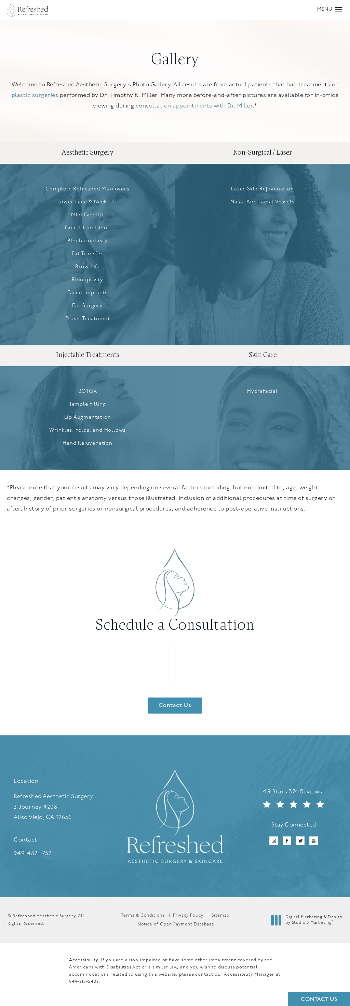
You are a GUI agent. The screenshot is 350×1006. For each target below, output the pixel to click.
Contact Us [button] (319, 999)
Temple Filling (87, 404)
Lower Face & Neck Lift (87, 202)
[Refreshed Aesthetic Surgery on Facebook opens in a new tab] (287, 840)
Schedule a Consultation (175, 625)
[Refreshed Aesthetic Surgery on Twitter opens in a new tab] (300, 840)
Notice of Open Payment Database (176, 924)
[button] (338, 10)
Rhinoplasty (87, 280)
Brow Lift (87, 267)
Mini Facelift (87, 215)
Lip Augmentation (87, 417)
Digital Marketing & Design (313, 920)
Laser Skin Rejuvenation (262, 189)
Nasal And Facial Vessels (262, 202)
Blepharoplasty (87, 241)
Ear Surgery (87, 305)
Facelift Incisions (87, 228)
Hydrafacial (262, 391)
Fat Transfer (87, 254)
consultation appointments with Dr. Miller (194, 106)
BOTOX (87, 391)
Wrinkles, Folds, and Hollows (87, 430)
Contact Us (175, 705)
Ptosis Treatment (87, 318)
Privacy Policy (188, 916)
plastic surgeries (35, 95)
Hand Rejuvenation (87, 443)
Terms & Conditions (143, 916)
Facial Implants (87, 293)
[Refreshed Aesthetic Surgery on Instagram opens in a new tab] (273, 840)
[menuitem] (273, 840)
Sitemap (220, 916)
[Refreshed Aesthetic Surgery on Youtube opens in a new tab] (313, 840)
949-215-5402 (84, 981)
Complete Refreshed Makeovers (87, 189)
